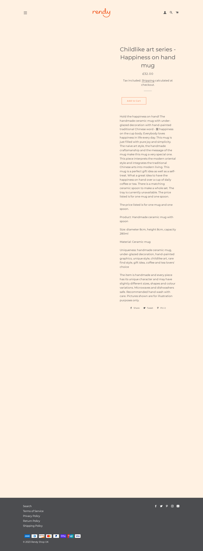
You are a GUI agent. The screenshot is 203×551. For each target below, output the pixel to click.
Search (27, 506)
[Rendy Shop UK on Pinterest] (167, 506)
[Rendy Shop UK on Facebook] (156, 506)
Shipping (148, 80)
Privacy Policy (31, 516)
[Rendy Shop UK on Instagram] (172, 506)
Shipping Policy (33, 525)
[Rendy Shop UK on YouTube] (178, 506)
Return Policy (31, 520)
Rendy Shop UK (40, 542)
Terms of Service (33, 511)
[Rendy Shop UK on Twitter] (161, 506)
